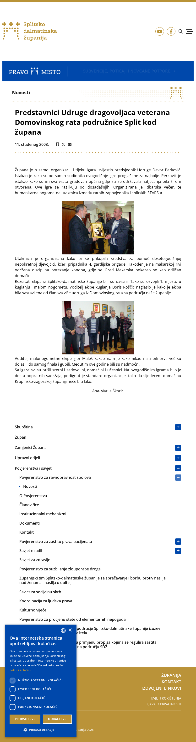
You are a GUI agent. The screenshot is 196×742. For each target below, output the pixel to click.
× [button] (70, 630)
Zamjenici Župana (31, 447)
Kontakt (26, 532)
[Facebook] (57, 144)
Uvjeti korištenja (166, 698)
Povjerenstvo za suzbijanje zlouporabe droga (60, 569)
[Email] (69, 144)
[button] (41, 729)
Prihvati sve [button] (25, 719)
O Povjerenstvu (33, 495)
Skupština (24, 427)
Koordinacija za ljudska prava (45, 601)
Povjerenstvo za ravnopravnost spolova (55, 477)
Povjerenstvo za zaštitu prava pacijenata (55, 541)
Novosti (30, 486)
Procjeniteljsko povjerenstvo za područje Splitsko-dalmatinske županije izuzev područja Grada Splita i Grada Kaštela (89, 631)
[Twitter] (63, 144)
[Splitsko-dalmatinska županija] (29, 31)
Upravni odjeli (27, 457)
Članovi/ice (29, 504)
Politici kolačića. (21, 670)
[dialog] (40, 681)
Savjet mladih (31, 550)
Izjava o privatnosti (163, 704)
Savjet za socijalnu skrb (40, 592)
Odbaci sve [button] (57, 719)
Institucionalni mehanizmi (42, 513)
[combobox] (63, 630)
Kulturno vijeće (32, 610)
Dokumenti (29, 523)
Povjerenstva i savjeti (34, 468)
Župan (20, 437)
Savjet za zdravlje (34, 559)
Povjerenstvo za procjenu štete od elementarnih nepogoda (72, 619)
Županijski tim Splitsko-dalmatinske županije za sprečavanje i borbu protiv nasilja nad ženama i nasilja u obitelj (92, 580)
